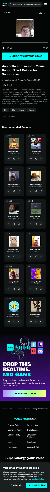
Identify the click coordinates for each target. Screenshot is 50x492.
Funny (27, 409)
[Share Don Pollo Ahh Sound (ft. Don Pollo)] (36, 256)
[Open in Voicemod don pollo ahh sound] (8, 158)
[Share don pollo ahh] (14, 288)
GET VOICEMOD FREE (24, 393)
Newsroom (12, 447)
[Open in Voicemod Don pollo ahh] (30, 158)
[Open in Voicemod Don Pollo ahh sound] (8, 223)
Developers (31, 442)
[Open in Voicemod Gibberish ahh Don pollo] (30, 321)
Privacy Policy (14, 425)
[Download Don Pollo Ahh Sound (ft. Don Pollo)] (41, 256)
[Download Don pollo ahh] (41, 158)
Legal (10, 442)
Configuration (17, 485)
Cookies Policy (38, 479)
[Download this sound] (46, 13)
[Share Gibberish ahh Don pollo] (36, 321)
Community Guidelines (31, 436)
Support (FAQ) (33, 447)
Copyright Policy (15, 430)
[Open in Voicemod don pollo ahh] (8, 288)
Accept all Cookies (37, 485)
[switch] (3, 48)
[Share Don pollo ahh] (36, 158)
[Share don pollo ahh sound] (14, 158)
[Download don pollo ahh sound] (19, 158)
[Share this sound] (41, 13)
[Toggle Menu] (46, 4)
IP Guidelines (32, 430)
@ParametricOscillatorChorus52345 (22, 80)
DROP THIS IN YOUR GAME (27, 56)
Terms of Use (32, 425)
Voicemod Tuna (7, 409)
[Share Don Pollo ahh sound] (14, 223)
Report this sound (8, 116)
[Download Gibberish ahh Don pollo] (41, 321)
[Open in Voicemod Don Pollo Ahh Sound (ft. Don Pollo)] (30, 256)
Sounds (19, 409)
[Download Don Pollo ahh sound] (19, 223)
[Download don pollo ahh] (19, 288)
